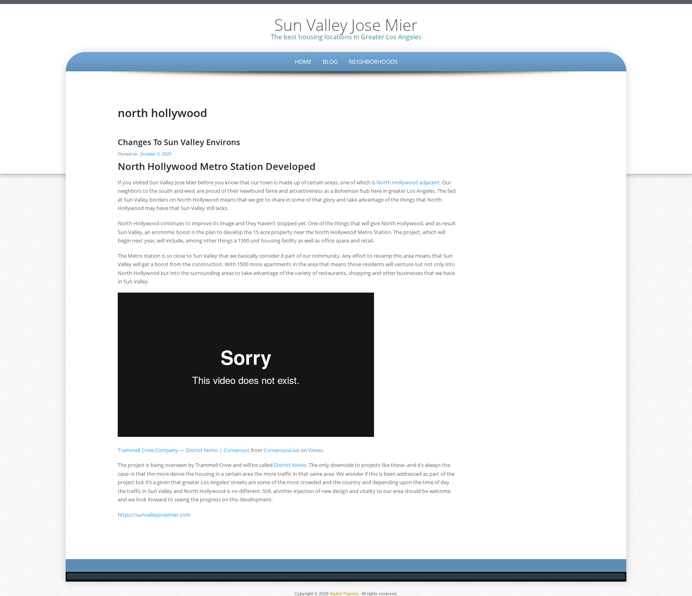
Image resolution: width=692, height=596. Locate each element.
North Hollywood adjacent (408, 182)
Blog (330, 61)
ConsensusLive (281, 450)
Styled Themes (344, 593)
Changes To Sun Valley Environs (179, 142)
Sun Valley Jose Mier (346, 25)
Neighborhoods (373, 61)
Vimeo (315, 450)
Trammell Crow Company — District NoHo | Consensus (183, 450)
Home (303, 61)
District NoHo (290, 465)
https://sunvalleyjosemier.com (154, 514)
